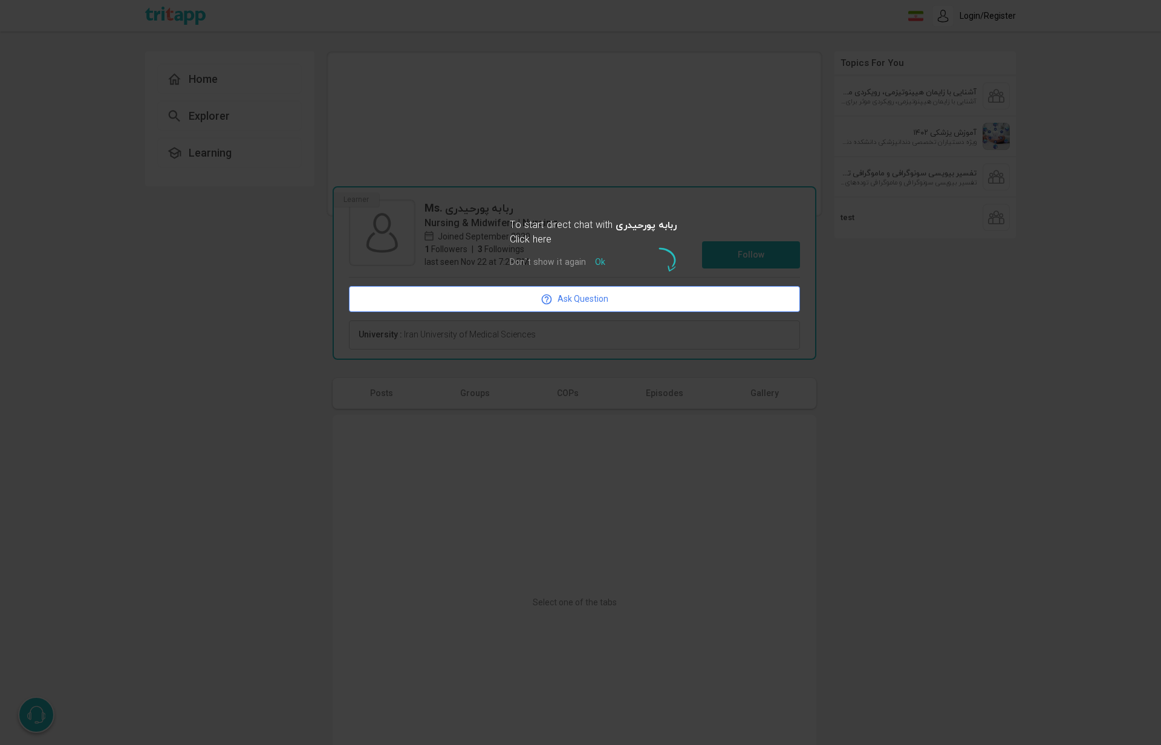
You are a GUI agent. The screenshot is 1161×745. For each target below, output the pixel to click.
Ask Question (583, 299)
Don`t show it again (548, 262)
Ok (600, 262)
